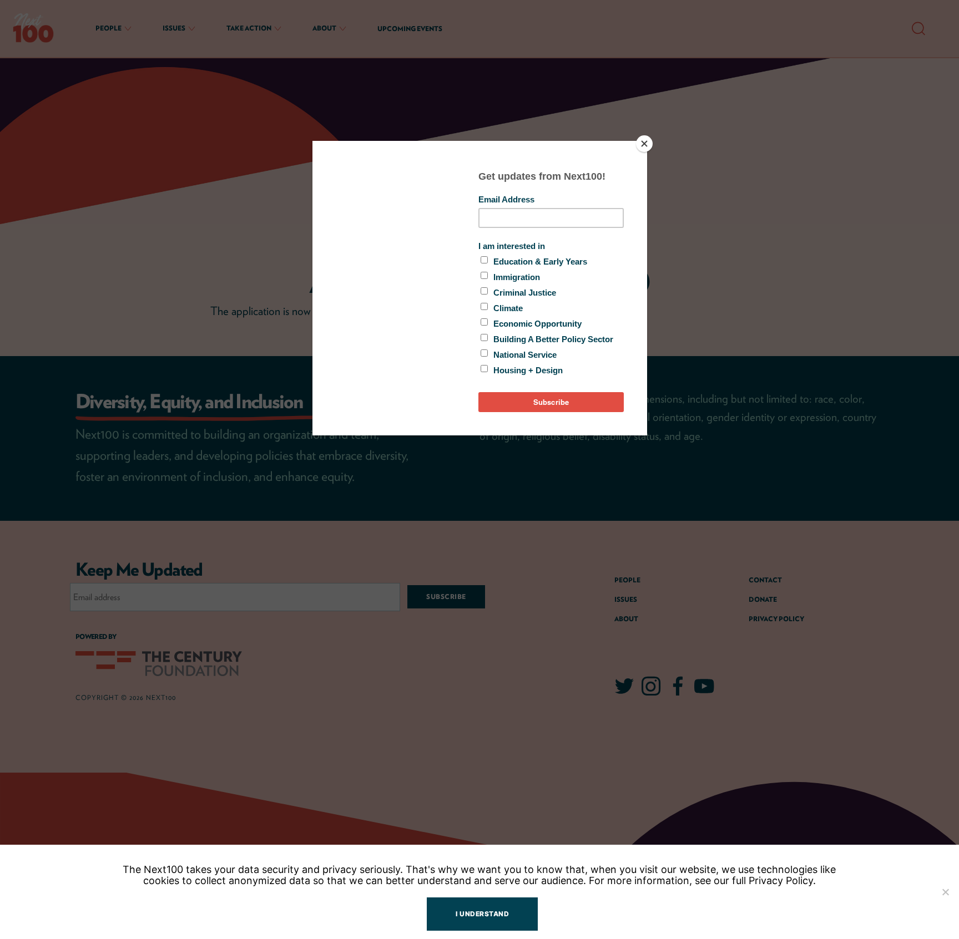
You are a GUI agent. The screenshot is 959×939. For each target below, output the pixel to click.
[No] (945, 891)
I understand (482, 914)
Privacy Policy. (782, 880)
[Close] (644, 143)
